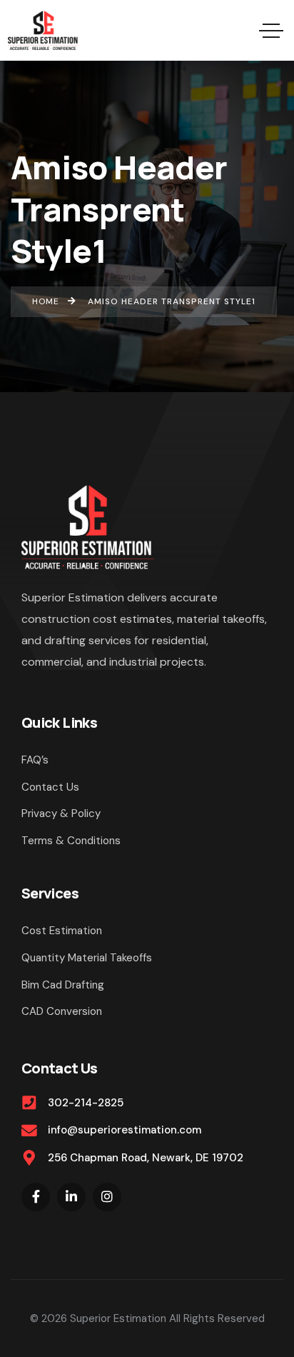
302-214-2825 (85, 1103)
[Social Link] (35, 1197)
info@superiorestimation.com (124, 1130)
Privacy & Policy (61, 813)
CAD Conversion (61, 1011)
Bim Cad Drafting (62, 985)
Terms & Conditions (71, 840)
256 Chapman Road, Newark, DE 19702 (145, 1158)
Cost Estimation (61, 930)
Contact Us (50, 787)
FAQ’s (35, 760)
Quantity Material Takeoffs (86, 958)
